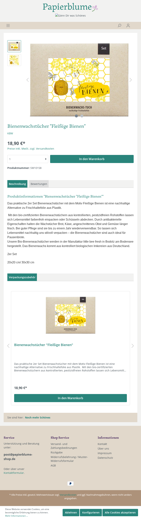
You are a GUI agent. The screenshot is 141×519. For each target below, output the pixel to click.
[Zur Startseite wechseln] (70, 7)
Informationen (108, 437)
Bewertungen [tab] (39, 184)
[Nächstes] (130, 80)
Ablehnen (71, 512)
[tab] (17, 184)
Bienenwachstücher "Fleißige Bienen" (43, 345)
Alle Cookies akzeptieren (120, 512)
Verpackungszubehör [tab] (22, 277)
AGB (53, 465)
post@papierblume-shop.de (18, 456)
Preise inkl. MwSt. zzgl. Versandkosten (30, 148)
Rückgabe (57, 452)
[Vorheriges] (27, 80)
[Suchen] (119, 25)
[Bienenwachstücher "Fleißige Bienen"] (70, 315)
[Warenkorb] (135, 24)
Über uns (103, 448)
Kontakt (102, 444)
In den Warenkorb (91, 159)
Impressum (105, 453)
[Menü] (8, 25)
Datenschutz (105, 457)
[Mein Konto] (128, 25)
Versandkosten (68, 494)
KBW (10, 133)
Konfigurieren (91, 512)
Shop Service (60, 437)
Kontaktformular (14, 473)
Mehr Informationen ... (16, 515)
